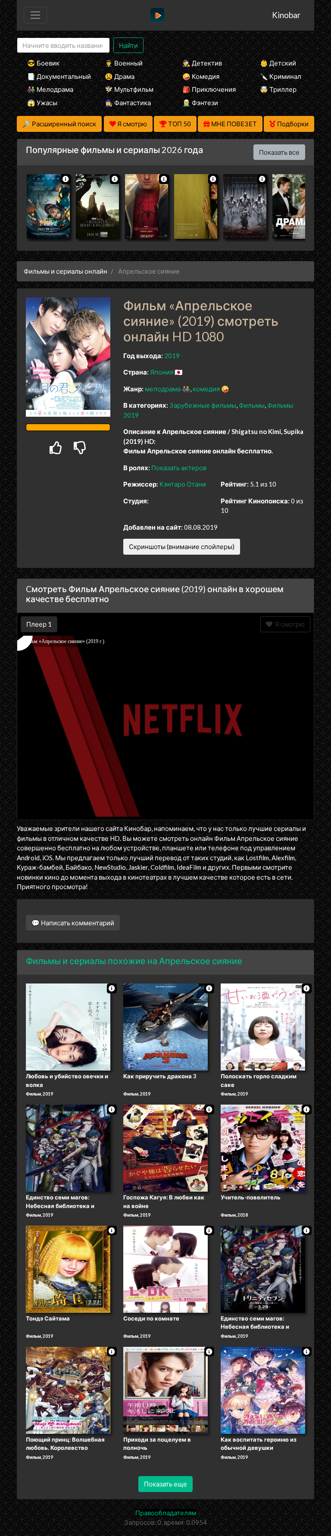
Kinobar (286, 15)
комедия (206, 389)
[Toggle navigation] (35, 15)
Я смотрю (288, 624)
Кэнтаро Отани (182, 484)
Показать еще (165, 1484)
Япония (161, 372)
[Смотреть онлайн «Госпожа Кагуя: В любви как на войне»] (165, 1147)
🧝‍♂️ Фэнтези (200, 102)
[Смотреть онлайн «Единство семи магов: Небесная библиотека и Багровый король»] (263, 1268)
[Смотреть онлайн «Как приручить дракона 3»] (165, 1026)
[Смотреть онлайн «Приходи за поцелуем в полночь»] (165, 1389)
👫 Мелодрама (50, 89)
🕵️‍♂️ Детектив (202, 63)
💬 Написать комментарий (72, 923)
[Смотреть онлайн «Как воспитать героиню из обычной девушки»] (263, 1389)
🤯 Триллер (278, 89)
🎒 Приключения (209, 89)
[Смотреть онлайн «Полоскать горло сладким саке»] (263, 1026)
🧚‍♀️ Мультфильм (129, 89)
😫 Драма (119, 76)
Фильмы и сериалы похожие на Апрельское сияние (134, 960)
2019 (172, 355)
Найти (128, 45)
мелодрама (163, 389)
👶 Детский (278, 63)
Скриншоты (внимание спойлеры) (181, 546)
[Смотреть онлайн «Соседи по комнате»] (165, 1268)
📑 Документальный (54, 76)
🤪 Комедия (200, 76)
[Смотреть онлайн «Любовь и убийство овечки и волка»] (68, 1026)
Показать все (279, 152)
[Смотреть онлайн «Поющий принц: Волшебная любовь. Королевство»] (68, 1389)
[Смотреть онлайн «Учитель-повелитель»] (263, 1147)
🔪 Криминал (280, 76)
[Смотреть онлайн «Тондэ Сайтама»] (68, 1268)
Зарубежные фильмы (202, 405)
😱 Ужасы (42, 102)
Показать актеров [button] (178, 467)
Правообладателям (165, 1513)
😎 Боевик (43, 63)
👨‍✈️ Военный (124, 63)
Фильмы (252, 405)
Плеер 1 (39, 624)
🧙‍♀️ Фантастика (128, 102)
